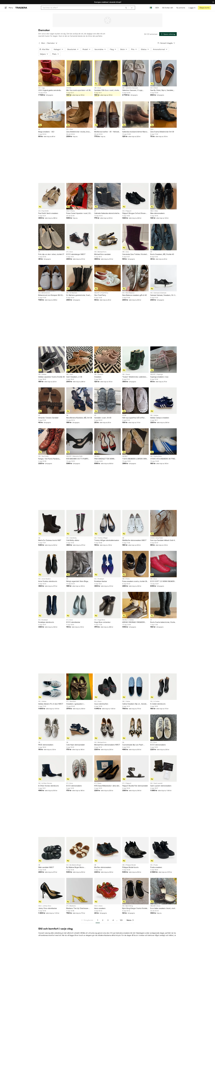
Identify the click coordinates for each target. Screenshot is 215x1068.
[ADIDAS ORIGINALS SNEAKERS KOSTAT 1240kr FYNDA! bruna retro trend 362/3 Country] (135, 605)
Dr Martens (73, 293)
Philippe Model (131, 865)
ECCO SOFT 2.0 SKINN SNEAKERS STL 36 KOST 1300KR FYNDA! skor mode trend (163, 581)
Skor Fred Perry (100, 295)
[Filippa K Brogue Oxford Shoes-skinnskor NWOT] (135, 196)
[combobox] (85, 8)
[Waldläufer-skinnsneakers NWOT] (135, 523)
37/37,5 (68, 88)
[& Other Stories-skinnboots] (51, 768)
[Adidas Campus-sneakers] (163, 400)
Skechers (73, 701)
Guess (128, 374)
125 (121, 920)
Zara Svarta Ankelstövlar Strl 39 (162, 132)
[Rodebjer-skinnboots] (51, 605)
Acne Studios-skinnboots (47, 581)
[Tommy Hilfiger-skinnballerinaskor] (107, 523)
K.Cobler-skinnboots (158, 704)
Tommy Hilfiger (103, 538)
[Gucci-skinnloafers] (107, 686)
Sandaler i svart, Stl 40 (102, 418)
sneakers (126, 933)
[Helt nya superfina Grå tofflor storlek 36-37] (135, 400)
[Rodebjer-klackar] (107, 564)
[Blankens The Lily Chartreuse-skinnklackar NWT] (79, 891)
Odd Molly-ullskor (72, 540)
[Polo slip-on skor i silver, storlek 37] (51, 237)
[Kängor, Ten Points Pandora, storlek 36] (51, 441)
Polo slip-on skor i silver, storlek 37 (51, 254)
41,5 (123, 129)
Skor (43, 43)
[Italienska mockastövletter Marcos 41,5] (135, 114)
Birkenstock (46, 293)
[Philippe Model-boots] (135, 850)
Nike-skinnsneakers (157, 213)
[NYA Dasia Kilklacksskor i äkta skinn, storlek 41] (107, 768)
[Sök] (126, 8)
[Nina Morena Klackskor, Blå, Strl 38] (79, 400)
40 (39, 88)
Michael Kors (102, 252)
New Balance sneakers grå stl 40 (134, 295)
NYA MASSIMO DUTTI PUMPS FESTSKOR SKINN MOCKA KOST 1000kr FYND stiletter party (78, 459)
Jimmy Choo (47, 906)
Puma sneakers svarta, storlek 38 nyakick (134, 581)
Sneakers (97, 377)
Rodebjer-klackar (100, 581)
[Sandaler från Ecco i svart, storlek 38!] (107, 73)
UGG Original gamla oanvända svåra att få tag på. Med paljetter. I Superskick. (51, 90)
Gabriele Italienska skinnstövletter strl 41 (107, 213)
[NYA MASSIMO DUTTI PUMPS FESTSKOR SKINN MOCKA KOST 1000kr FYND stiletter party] (79, 441)
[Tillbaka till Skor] (39, 43)
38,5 (151, 211)
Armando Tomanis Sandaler (48, 418)
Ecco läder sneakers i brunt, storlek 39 (163, 908)
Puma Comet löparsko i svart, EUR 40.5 (79, 213)
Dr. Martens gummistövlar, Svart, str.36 (78, 295)
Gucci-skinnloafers (101, 704)
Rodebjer (101, 579)
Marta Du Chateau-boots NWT (49, 540)
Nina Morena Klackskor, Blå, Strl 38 (79, 418)
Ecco (99, 88)
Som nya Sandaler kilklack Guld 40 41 (163, 540)
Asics (100, 906)
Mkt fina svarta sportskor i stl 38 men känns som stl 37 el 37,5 (78, 90)
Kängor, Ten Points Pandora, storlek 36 (49, 459)
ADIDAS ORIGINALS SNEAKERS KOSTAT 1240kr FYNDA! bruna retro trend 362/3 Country (133, 622)
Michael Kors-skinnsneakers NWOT (107, 745)
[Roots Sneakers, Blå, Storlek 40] (163, 237)
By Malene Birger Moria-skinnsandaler (75, 867)
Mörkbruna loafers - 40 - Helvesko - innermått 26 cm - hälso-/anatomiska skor (107, 132)
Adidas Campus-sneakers (159, 418)
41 (95, 211)
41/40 (152, 538)
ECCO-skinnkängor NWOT (76, 254)
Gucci (99, 701)
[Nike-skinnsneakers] (163, 196)
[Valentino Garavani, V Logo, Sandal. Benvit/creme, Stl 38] (135, 73)
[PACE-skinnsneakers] (51, 727)
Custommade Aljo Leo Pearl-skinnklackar (132, 745)
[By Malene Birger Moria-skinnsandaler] (79, 850)
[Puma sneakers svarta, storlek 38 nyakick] (135, 564)
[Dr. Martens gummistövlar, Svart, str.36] (79, 278)
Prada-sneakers (156, 867)
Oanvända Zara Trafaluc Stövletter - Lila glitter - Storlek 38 (135, 254)
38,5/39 (152, 906)
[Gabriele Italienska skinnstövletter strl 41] (107, 196)
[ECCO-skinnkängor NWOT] (79, 237)
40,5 (67, 211)
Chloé (156, 88)
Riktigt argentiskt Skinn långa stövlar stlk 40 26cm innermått (77, 581)
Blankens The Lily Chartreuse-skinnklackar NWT (77, 908)
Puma (73, 211)
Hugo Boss (101, 620)
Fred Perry (104, 293)
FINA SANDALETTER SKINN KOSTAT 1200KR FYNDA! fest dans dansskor (107, 459)
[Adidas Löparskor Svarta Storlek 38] (51, 359)
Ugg (43, 88)
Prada (156, 865)
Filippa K (128, 211)
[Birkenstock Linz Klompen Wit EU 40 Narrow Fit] (51, 278)
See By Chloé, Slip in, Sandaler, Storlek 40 (162, 90)
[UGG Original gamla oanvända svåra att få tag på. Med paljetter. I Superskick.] (51, 73)
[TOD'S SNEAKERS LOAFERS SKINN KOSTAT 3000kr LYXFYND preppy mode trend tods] (135, 441)
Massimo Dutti (77, 456)
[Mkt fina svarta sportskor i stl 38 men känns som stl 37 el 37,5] (79, 73)
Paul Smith (45, 211)
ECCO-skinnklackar (73, 622)
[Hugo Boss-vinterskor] (107, 605)
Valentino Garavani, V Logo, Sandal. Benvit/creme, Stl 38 (133, 90)
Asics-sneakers (99, 908)
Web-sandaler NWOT (46, 867)
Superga (160, 374)
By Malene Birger (75, 865)
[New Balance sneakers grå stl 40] (135, 278)
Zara (71, 129)
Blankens (73, 906)
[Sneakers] (107, 359)
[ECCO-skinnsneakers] (163, 727)
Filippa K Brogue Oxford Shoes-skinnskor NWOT (134, 213)
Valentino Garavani (132, 88)
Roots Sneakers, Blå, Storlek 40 (162, 254)
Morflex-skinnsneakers (102, 867)
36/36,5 (96, 456)
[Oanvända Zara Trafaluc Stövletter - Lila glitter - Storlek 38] (135, 237)
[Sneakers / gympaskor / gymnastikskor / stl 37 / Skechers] (79, 686)
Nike (156, 211)
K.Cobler (157, 701)
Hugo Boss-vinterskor (102, 622)
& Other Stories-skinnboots (48, 786)
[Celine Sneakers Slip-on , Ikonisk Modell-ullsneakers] (135, 686)
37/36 (124, 415)
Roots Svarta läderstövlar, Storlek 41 (163, 622)
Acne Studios (46, 579)
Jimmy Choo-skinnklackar (47, 908)
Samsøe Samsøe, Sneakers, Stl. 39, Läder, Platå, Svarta (163, 295)
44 (39, 211)
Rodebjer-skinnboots (46, 622)
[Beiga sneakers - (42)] (51, 114)
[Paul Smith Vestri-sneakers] (51, 196)
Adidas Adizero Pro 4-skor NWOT (50, 704)
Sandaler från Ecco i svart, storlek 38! (107, 90)
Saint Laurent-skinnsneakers (160, 786)
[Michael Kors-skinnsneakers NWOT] (107, 727)
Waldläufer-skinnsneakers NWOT (134, 540)
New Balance (130, 293)
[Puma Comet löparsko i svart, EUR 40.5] (79, 196)
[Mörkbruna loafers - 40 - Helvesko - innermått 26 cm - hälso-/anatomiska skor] (107, 114)
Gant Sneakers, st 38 (74, 377)
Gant (71, 374)
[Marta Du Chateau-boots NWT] (51, 523)
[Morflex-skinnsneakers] (107, 850)
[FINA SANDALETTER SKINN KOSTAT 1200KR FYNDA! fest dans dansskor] (107, 441)
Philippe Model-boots (130, 867)
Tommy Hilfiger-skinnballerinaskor (106, 540)
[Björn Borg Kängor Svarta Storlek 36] (135, 891)
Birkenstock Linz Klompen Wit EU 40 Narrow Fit (50, 295)
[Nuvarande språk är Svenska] (151, 8)
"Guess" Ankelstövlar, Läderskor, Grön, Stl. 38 (134, 377)
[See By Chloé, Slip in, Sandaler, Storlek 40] (163, 73)
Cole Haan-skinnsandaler (75, 745)
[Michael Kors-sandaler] (107, 237)
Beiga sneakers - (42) (46, 132)
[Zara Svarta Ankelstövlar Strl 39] (163, 114)
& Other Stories (47, 783)
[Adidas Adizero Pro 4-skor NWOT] (51, 686)
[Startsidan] (21, 8)
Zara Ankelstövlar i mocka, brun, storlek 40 (78, 132)
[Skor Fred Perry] (107, 278)
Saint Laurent (158, 783)
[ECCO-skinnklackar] (79, 605)
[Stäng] (213, 2)
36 (67, 293)
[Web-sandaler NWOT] (51, 850)
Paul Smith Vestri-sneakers (48, 213)
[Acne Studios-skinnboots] (51, 564)
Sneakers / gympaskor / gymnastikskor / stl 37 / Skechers (78, 704)
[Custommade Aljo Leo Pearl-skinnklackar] (135, 727)
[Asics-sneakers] (107, 891)
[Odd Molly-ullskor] (79, 523)
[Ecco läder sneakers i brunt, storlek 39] (163, 891)
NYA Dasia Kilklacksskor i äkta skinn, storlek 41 (107, 786)
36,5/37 (96, 293)
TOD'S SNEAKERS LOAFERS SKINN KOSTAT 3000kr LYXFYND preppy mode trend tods (135, 459)
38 (95, 88)
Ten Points (45, 456)
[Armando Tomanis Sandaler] (51, 400)
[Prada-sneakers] (163, 850)
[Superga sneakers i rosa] (163, 359)
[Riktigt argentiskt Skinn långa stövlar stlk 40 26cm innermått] (79, 564)
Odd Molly (73, 538)
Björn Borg (129, 906)
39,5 (39, 906)
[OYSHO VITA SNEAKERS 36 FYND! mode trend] (163, 441)
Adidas (44, 374)
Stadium (100, 374)
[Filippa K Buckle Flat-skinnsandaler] (135, 768)
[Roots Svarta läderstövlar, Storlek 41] (163, 605)
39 (95, 252)
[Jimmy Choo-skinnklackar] (51, 891)
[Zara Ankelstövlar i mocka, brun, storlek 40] (79, 114)
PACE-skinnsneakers (45, 745)
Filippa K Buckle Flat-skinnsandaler (135, 786)
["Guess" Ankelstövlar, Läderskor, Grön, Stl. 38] (135, 359)
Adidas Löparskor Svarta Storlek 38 (51, 377)
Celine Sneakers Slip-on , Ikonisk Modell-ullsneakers (134, 704)
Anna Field (159, 538)
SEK (157, 8)
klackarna (107, 935)
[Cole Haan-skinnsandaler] (79, 727)
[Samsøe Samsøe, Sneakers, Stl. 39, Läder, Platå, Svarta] (163, 278)
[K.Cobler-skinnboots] (163, 686)
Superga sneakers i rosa (159, 377)
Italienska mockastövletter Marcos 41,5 (135, 132)
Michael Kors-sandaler (102, 254)
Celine (128, 701)
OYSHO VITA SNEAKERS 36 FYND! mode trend (162, 459)
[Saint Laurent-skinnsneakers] (163, 768)
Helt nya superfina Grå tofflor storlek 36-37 (133, 418)
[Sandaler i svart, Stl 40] (107, 400)
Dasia (99, 783)
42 (39, 129)
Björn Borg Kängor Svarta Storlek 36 (134, 908)
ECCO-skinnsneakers (158, 745)
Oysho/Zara (158, 456)
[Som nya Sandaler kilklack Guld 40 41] (163, 523)
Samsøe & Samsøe (160, 293)
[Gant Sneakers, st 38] (79, 359)
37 (39, 252)
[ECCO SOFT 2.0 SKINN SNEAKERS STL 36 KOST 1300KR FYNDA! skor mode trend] (163, 564)
